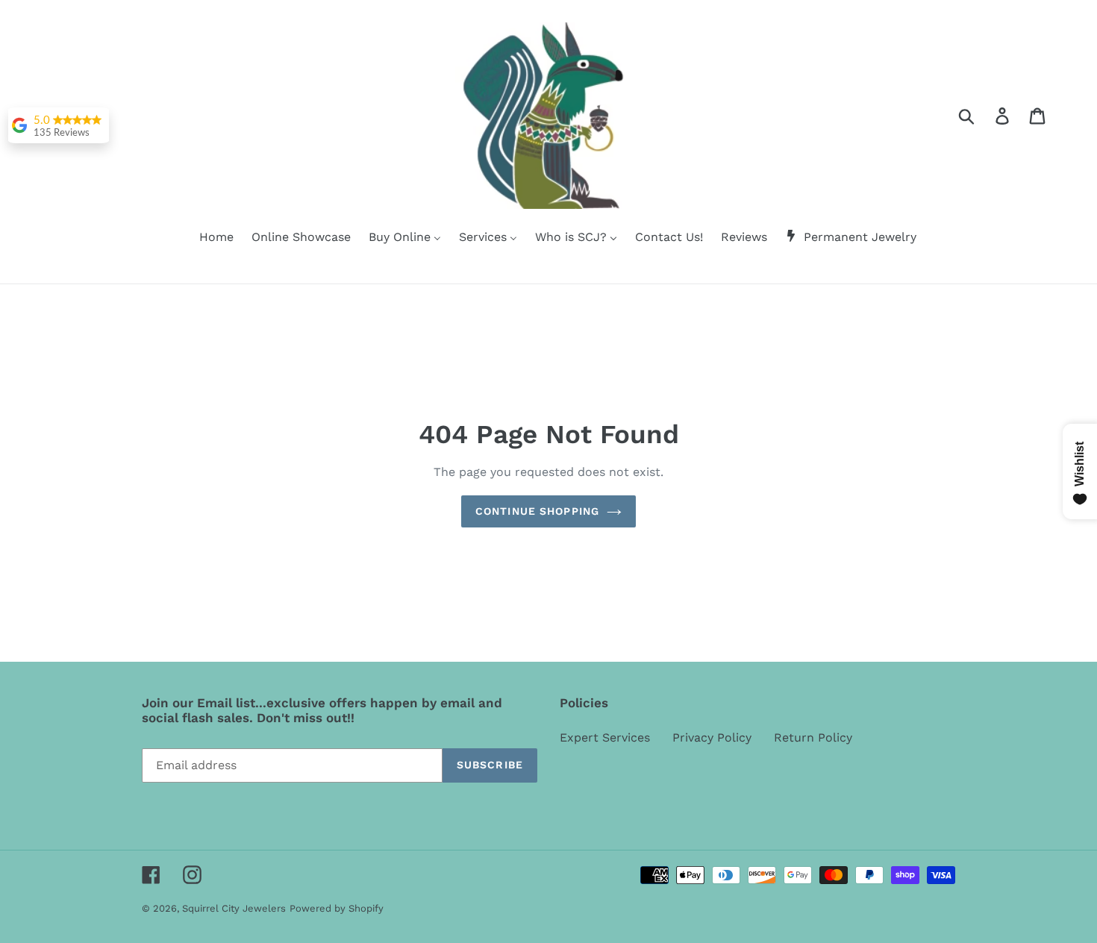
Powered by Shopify (337, 908)
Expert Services (605, 737)
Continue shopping (537, 511)
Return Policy (813, 737)
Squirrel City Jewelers (234, 908)
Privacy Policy (711, 737)
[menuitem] (207, 238)
